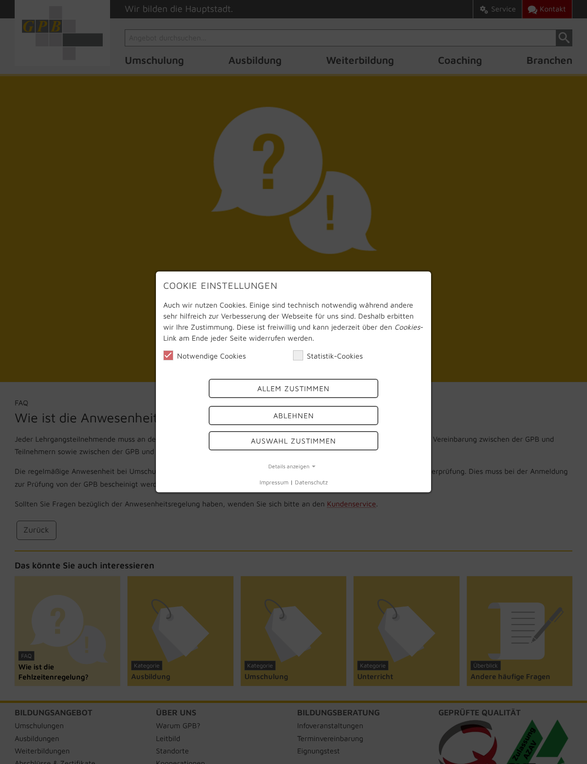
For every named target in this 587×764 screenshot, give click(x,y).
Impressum (274, 482)
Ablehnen (293, 415)
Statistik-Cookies (335, 356)
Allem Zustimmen (293, 389)
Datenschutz (311, 482)
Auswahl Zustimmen (293, 441)
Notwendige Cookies (211, 356)
